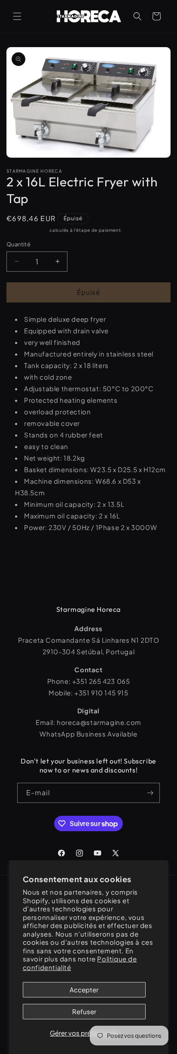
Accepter (84, 989)
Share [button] (24, 553)
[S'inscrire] (149, 793)
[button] (17, 16)
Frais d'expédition (27, 230)
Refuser (84, 1011)
